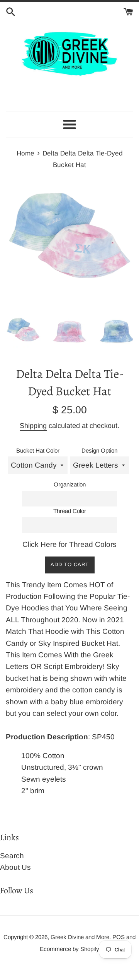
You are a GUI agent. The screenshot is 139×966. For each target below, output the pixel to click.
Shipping (33, 426)
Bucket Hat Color (37, 450)
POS (118, 937)
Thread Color (69, 511)
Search (12, 856)
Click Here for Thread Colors (69, 544)
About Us (15, 867)
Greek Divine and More (80, 937)
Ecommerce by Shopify (69, 949)
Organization (70, 484)
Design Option (99, 450)
